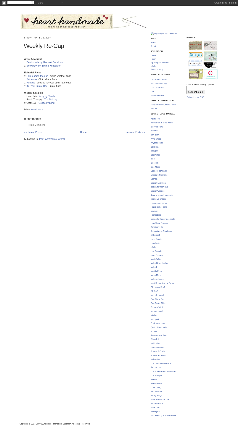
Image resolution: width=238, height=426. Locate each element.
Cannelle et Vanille (159, 171)
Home (83, 132)
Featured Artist (157, 95)
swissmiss (155, 359)
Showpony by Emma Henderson (43, 65)
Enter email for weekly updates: (200, 84)
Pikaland (194, 74)
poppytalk (155, 319)
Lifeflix (153, 66)
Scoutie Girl (193, 63)
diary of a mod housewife (162, 195)
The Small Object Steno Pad (163, 371)
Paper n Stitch (157, 307)
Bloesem (154, 163)
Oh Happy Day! (158, 287)
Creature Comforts (159, 175)
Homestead (156, 215)
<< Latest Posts (33, 132)
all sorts (154, 131)
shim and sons (157, 347)
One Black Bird (157, 299)
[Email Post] (24, 106)
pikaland (154, 315)
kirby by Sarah (47, 96)
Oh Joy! (154, 291)
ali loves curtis (157, 127)
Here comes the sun (37, 76)
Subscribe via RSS (195, 97)
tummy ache (156, 391)
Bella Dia (154, 147)
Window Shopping (159, 83)
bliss (153, 159)
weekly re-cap (37, 109)
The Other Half (157, 87)
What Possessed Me (160, 399)
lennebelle (155, 243)
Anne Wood (156, 139)
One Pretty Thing (158, 303)
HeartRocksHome (159, 207)
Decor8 (209, 56)
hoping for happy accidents (163, 219)
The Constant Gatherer (161, 363)
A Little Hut (155, 119)
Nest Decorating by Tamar (162, 283)
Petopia (30, 82)
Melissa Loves (157, 279)
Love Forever (157, 255)
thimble (154, 379)
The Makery (50, 99)
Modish (194, 45)
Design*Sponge (158, 191)
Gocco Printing (46, 102)
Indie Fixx (194, 55)
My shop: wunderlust (160, 62)
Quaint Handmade (159, 327)
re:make (154, 331)
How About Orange (159, 223)
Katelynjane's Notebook (161, 231)
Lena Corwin (156, 239)
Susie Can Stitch (158, 355)
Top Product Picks (159, 79)
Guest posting (157, 69)
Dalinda (154, 179)
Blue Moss (155, 167)
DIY (152, 92)
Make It (154, 267)
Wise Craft (155, 407)
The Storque (156, 375)
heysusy (154, 211)
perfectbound (157, 311)
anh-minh (155, 135)
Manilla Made (156, 271)
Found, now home (159, 203)
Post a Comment (36, 125)
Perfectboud (209, 74)
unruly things (156, 395)
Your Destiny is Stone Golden (164, 415)
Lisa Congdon (157, 251)
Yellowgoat (155, 411)
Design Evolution (158, 183)
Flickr (153, 59)
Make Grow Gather (159, 263)
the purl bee (156, 367)
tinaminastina (156, 383)
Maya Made (156, 275)
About (153, 46)
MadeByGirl (156, 259)
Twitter (154, 55)
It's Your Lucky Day (36, 86)
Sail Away (31, 79)
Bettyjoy (154, 151)
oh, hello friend (157, 295)
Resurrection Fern (159, 335)
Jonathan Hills (157, 227)
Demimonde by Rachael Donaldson (45, 62)
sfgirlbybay (155, 343)
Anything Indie (157, 143)
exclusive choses (158, 199)
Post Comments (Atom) (52, 139)
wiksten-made (157, 403)
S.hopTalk (155, 339)
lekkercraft (155, 235)
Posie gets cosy (158, 323)
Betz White (155, 155)
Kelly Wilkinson (157, 105)
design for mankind (159, 187)
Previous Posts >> (135, 132)
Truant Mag (156, 387)
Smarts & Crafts (158, 351)
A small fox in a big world (162, 123)
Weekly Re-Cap (44, 45)
